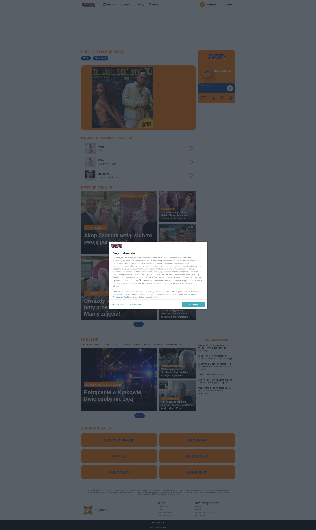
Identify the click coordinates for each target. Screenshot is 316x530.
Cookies (127, 297)
